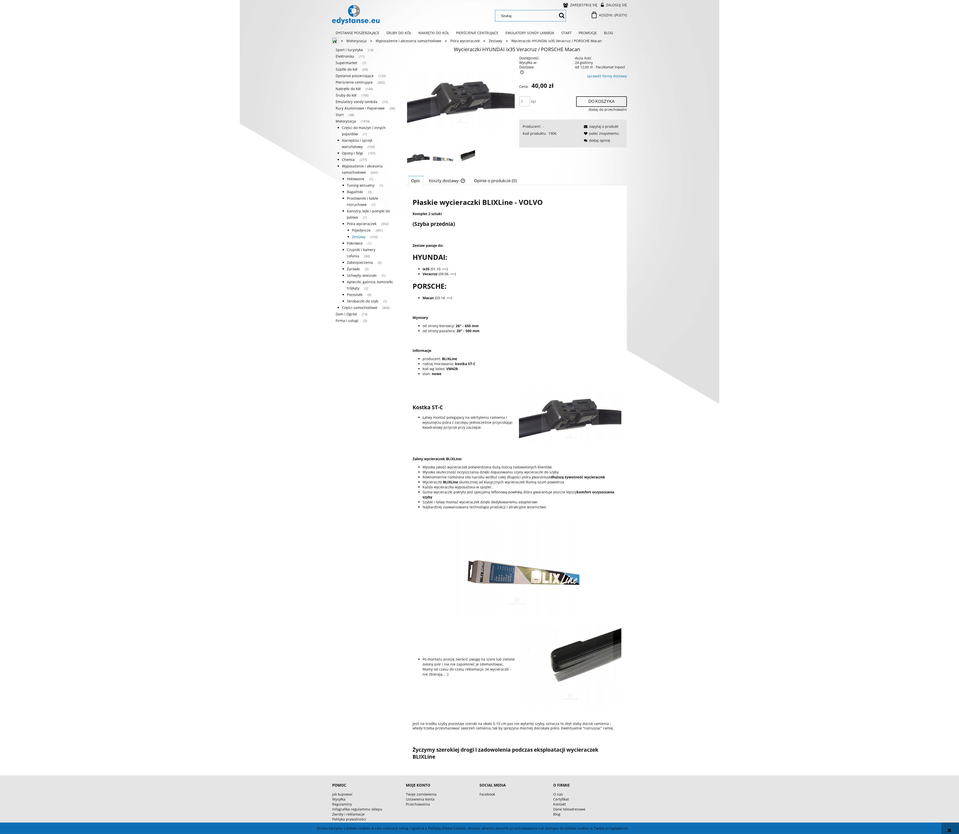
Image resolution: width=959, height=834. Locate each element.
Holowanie (355, 178)
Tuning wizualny (360, 185)
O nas (558, 794)
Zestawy (358, 236)
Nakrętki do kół (348, 88)
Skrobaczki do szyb (362, 301)
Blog (556, 814)
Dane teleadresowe (569, 809)
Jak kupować (342, 794)
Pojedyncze (361, 230)
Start (340, 114)
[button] (600, 126)
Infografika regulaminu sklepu (357, 809)
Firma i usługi (347, 320)
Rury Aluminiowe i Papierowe (360, 108)
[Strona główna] (356, 14)
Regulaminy (342, 804)
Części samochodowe (359, 307)
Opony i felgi (352, 153)
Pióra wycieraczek (361, 223)
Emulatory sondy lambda (356, 101)
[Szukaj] (562, 15)
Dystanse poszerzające (355, 75)
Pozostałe (355, 294)
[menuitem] (357, 33)
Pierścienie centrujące (354, 82)
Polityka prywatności (349, 819)
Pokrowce (355, 243)
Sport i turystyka (349, 49)
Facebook (487, 794)
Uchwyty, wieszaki (362, 275)
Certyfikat (561, 799)
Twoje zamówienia (421, 794)
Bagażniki (355, 191)
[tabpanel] (517, 478)
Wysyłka (338, 799)
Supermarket (346, 62)
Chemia (348, 159)
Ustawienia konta (420, 799)
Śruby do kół (346, 95)
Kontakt (559, 804)
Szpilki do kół (346, 69)
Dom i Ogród (346, 314)
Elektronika (345, 56)
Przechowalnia (418, 804)
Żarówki (353, 269)
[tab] (416, 180)
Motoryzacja (346, 121)
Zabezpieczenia (360, 262)
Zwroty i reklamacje (348, 814)
